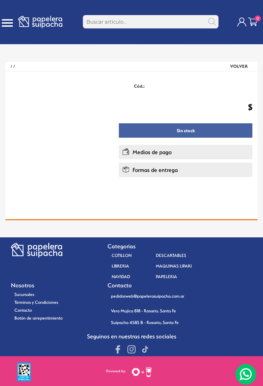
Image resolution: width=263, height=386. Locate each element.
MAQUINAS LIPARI (174, 266)
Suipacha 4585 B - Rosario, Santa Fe (145, 322)
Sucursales (24, 294)
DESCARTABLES (171, 255)
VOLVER (239, 66)
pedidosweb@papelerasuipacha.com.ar (147, 296)
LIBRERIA (120, 266)
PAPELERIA (166, 276)
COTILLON (122, 255)
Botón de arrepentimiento (38, 318)
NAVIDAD (121, 276)
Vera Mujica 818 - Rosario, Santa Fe (143, 310)
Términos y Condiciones (36, 302)
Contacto (23, 310)
